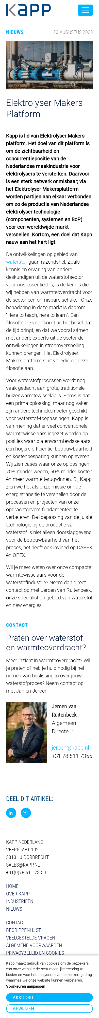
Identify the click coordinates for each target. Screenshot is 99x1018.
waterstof (16, 262)
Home (12, 886)
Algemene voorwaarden (34, 945)
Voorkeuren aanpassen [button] (25, 986)
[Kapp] (28, 10)
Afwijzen (23, 1009)
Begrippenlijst (23, 930)
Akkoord (23, 997)
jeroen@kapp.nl (70, 748)
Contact (15, 922)
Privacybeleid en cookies (35, 953)
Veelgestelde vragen (30, 938)
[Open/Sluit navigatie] (85, 10)
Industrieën (19, 901)
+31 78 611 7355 (72, 756)
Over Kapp (18, 894)
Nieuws (14, 909)
